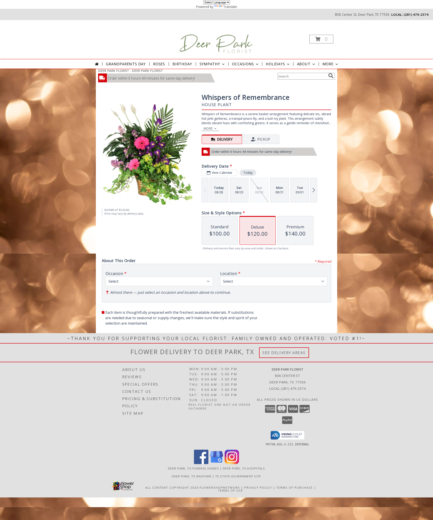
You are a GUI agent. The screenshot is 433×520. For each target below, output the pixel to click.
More (328, 64)
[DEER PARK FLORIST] (216, 38)
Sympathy (210, 64)
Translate (230, 7)
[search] (331, 75)
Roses (159, 64)
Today (248, 172)
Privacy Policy (258, 488)
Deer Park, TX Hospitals (244, 468)
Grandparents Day (126, 64)
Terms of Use (230, 490)
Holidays (275, 64)
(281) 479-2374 (416, 14)
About (304, 64)
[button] (321, 39)
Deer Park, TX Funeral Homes (193, 468)
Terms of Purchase (294, 488)
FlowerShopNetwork (220, 488)
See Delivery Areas (284, 352)
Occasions (243, 64)
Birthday (182, 64)
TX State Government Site (238, 476)
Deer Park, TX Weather (191, 476)
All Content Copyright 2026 (171, 488)
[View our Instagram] (232, 463)
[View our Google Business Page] (216, 463)
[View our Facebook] (201, 463)
